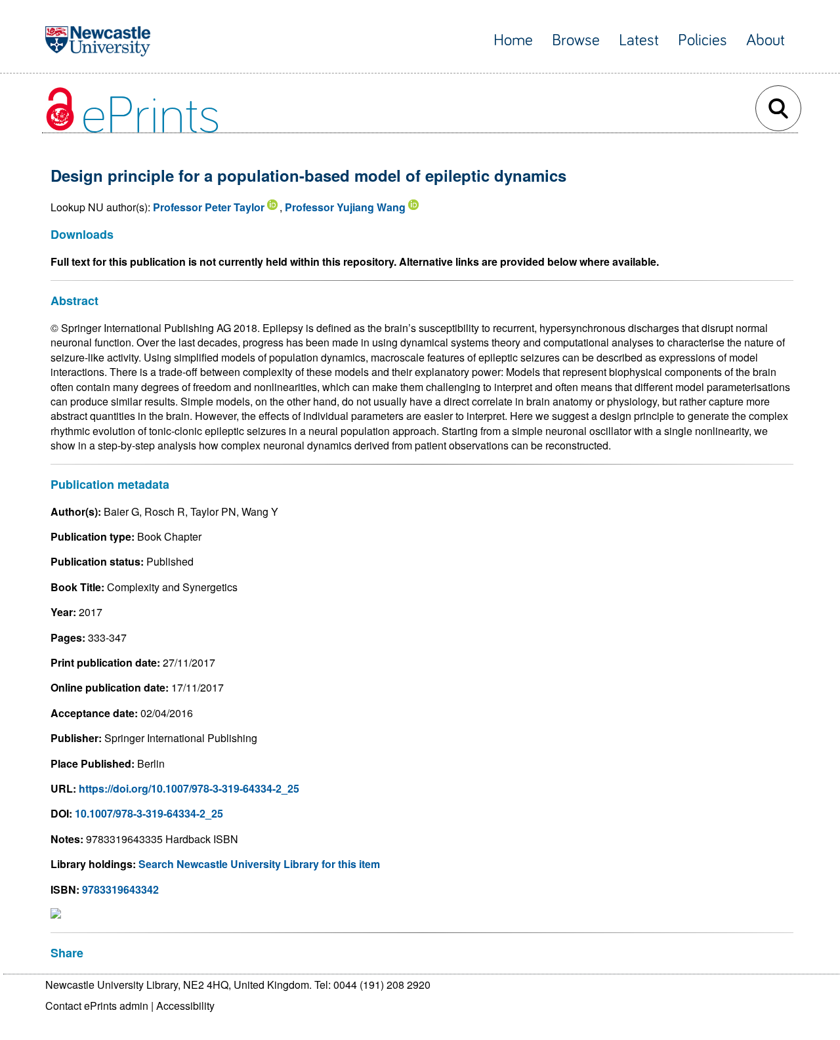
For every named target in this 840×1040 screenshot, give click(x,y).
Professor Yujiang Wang (345, 207)
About (765, 40)
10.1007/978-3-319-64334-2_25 (149, 813)
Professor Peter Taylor (208, 207)
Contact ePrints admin (96, 1005)
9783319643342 (120, 889)
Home (513, 40)
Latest (639, 40)
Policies (702, 40)
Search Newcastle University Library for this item (259, 863)
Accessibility (185, 1005)
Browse (576, 40)
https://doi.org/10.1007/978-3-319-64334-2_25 (189, 788)
